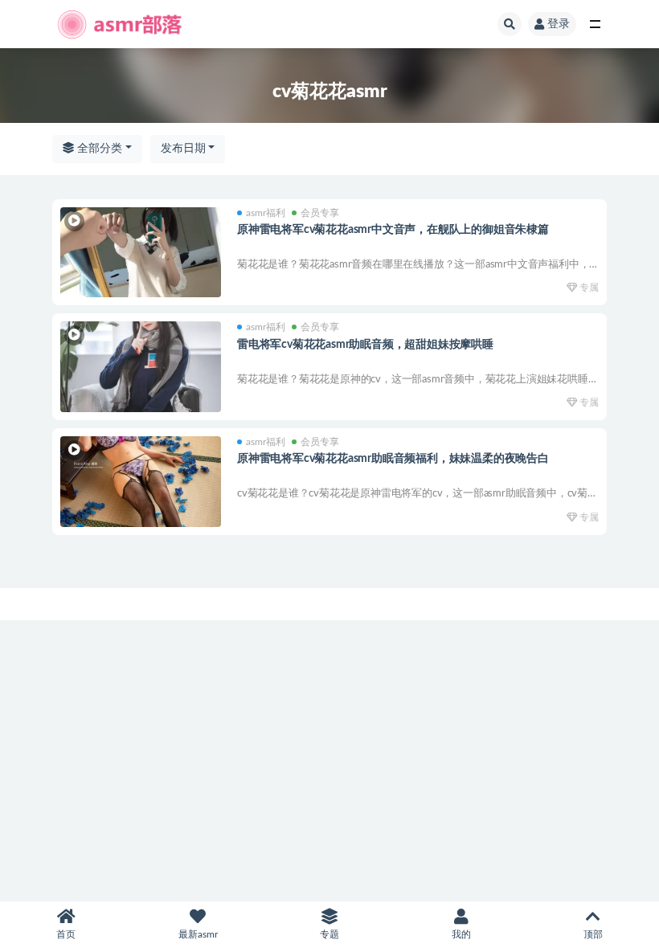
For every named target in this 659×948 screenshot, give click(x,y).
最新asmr (198, 934)
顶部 (593, 934)
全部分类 (98, 148)
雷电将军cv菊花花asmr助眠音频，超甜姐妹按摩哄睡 (365, 344)
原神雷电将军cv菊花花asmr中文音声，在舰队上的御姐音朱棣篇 (393, 229)
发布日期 (183, 148)
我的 (461, 934)
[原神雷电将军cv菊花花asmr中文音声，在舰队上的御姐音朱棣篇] (140, 252)
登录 (558, 24)
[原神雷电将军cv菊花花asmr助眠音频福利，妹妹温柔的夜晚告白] (140, 481)
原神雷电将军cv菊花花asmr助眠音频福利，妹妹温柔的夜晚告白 (393, 458)
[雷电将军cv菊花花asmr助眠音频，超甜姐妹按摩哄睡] (140, 366)
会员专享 (320, 213)
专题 (329, 934)
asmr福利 (265, 213)
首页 (66, 934)
